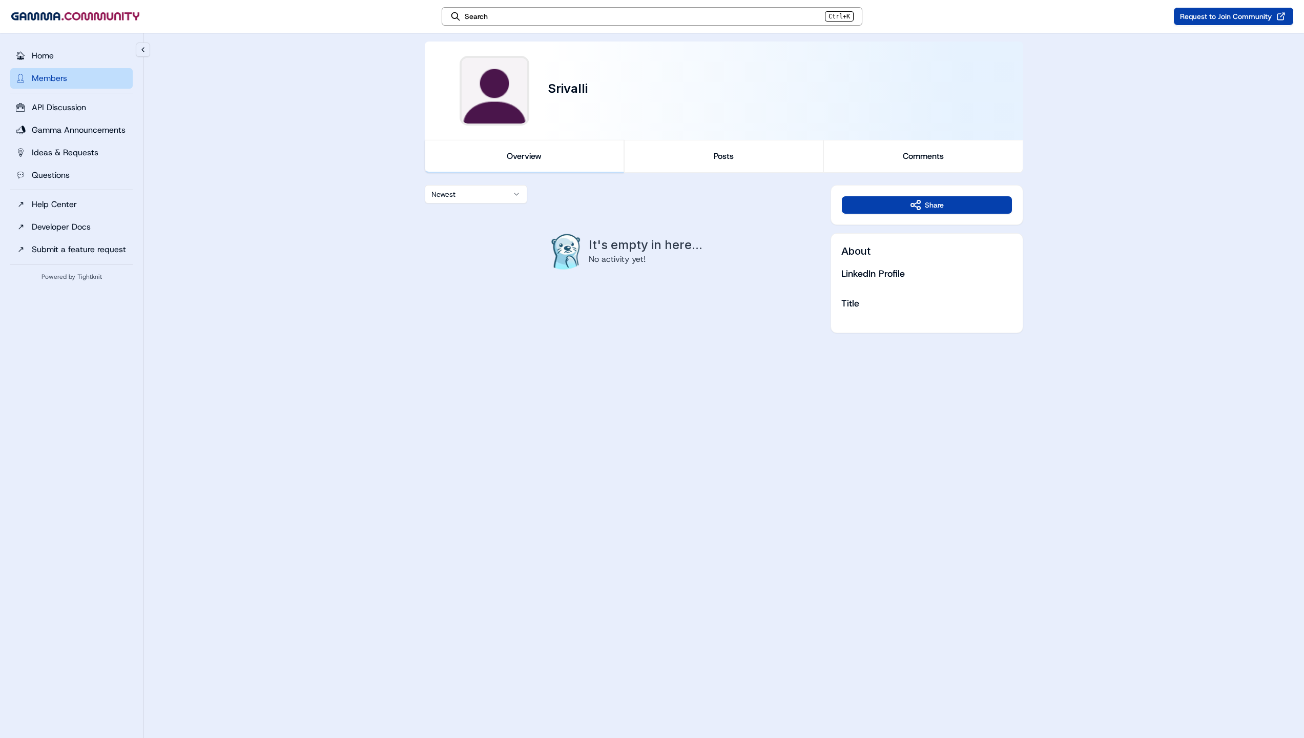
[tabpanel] (724, 259)
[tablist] (724, 156)
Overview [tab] (524, 156)
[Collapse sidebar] (143, 50)
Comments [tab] (923, 156)
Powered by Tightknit (72, 277)
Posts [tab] (724, 156)
